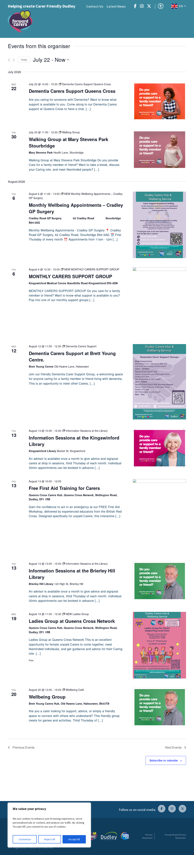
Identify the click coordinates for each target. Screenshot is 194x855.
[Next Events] (14, 60)
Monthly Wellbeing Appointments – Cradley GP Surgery (76, 208)
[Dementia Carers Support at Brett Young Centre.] (159, 381)
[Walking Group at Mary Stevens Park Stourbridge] (159, 149)
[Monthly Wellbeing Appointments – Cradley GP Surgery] (159, 225)
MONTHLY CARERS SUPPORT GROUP (70, 276)
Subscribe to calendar (163, 760)
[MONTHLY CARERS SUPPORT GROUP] (159, 301)
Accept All (74, 839)
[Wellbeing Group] (159, 707)
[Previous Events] (9, 60)
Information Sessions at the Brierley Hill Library (72, 573)
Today (24, 59)
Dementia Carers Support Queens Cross (72, 91)
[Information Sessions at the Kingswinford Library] (159, 448)
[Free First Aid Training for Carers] (159, 515)
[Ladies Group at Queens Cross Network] (159, 645)
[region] (49, 825)
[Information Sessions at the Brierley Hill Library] (159, 580)
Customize (25, 839)
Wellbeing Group (47, 696)
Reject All (49, 839)
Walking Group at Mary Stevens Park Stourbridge (68, 142)
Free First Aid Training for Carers (64, 488)
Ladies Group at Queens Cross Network (72, 621)
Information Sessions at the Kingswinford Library (74, 440)
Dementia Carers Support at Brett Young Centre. (72, 356)
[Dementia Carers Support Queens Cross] (159, 101)
